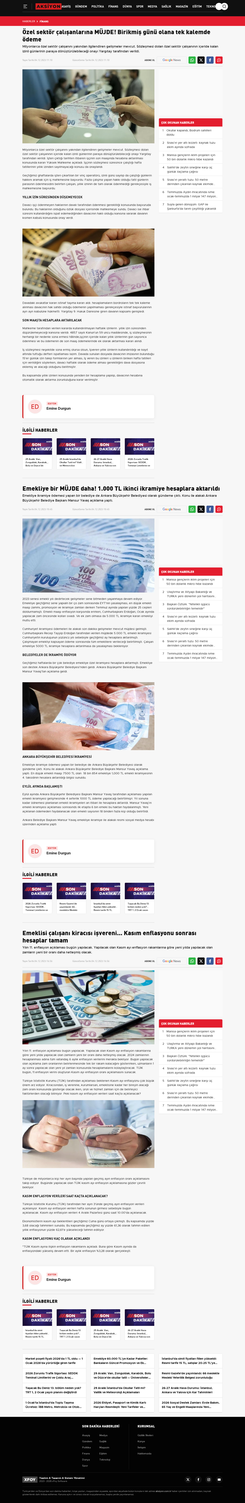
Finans (113, 6)
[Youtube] (219, 1479)
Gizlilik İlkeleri (145, 1435)
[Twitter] (188, 1479)
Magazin (182, 6)
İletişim (142, 1447)
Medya (152, 6)
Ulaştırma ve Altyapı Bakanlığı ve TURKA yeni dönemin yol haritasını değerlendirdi (190, 596)
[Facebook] (198, 1479)
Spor (139, 6)
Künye (141, 1441)
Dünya (127, 6)
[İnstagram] (208, 1479)
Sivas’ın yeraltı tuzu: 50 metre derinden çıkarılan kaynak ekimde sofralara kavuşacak (190, 184)
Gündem (81, 6)
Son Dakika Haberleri (100, 1425)
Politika (97, 6)
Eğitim (197, 6)
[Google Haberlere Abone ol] (172, 60)
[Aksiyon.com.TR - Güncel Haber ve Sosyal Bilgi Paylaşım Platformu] (49, 6)
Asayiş (66, 6)
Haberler (28, 21)
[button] (25, 7)
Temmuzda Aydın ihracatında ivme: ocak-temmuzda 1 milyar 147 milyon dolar (191, 196)
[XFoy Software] (29, 1479)
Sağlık (166, 6)
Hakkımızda (144, 1453)
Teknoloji (213, 6)
